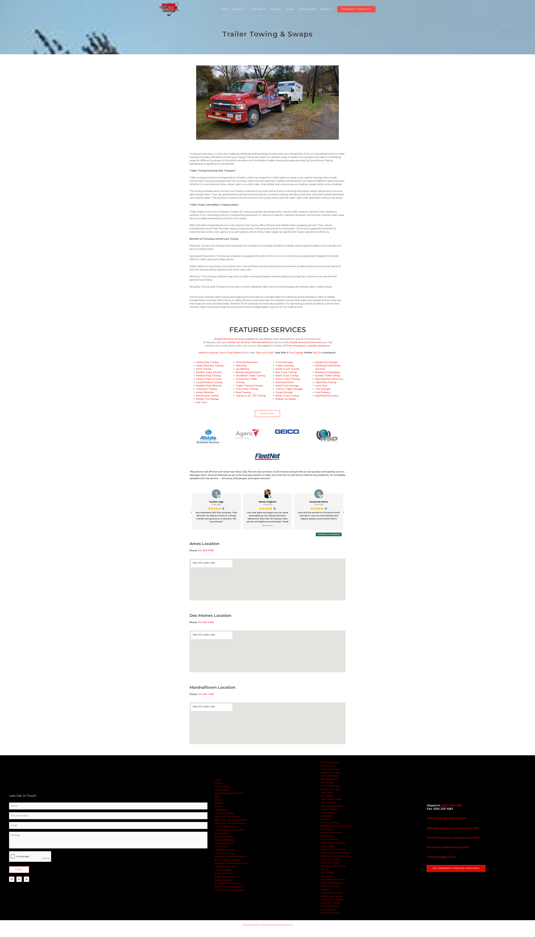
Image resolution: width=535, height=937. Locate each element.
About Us (238, 9)
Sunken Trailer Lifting (331, 789)
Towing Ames (221, 833)
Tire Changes (327, 796)
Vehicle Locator (307, 9)
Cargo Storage (328, 846)
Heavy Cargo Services (331, 883)
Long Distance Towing (331, 893)
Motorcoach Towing (330, 903)
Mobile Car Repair (223, 870)
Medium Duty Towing (331, 896)
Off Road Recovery (330, 762)
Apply (217, 796)
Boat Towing (327, 836)
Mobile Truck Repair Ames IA (228, 886)
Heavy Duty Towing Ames (227, 816)
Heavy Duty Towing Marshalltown (230, 820)
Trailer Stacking (328, 802)
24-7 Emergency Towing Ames (229, 830)
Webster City (220, 810)
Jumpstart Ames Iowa (225, 866)
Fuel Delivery (327, 876)
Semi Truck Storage (330, 786)
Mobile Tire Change (207, 399)
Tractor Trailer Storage (331, 799)
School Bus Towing (330, 776)
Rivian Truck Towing (330, 769)
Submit (19, 869)
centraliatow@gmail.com (441, 857)
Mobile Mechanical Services (227, 876)
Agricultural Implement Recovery (337, 826)
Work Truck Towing (330, 822)
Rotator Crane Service (331, 772)
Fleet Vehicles (258, 9)
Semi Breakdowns (329, 779)
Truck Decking (328, 812)
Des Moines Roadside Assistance (230, 856)
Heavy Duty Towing (224, 813)
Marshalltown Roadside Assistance (231, 863)
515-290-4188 (206, 550)
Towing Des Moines (224, 836)
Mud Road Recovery (331, 913)
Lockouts (325, 889)
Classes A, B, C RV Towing (333, 849)
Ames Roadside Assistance (227, 860)
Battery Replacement (331, 832)
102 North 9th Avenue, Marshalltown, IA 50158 (453, 837)
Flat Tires (325, 869)
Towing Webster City (224, 843)
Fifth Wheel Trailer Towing (333, 866)
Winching (325, 819)
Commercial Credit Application (335, 853)
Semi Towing (327, 782)
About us (218, 803)
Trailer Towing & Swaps (331, 806)
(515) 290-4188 (452, 805)
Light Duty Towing (330, 886)
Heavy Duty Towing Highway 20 (230, 890)
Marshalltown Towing (224, 850)
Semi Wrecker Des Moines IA (228, 883)
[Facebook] (11, 879)
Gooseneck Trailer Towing (333, 879)
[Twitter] (19, 879)
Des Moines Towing (224, 853)
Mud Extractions (328, 909)
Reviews (218, 783)
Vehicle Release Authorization (228, 793)
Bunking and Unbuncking (333, 842)
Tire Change (296, 352)
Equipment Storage (330, 863)
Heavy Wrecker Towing (209, 365)
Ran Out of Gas (328, 766)
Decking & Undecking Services (336, 856)
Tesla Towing (327, 792)
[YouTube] (26, 879)
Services (274, 9)
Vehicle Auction (221, 790)
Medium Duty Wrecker (332, 899)
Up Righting (326, 816)
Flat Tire (317, 352)
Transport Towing (329, 809)
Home (225, 9)
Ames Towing (221, 846)
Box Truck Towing (329, 839)
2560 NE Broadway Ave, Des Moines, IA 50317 (453, 828)
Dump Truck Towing (330, 859)
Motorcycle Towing (330, 906)
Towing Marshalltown (224, 840)
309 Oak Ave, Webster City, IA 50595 (448, 847)
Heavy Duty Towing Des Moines (230, 823)
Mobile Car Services (223, 873)
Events (290, 9)
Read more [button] (216, 525)
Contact (324, 9)
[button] (356, 9)
